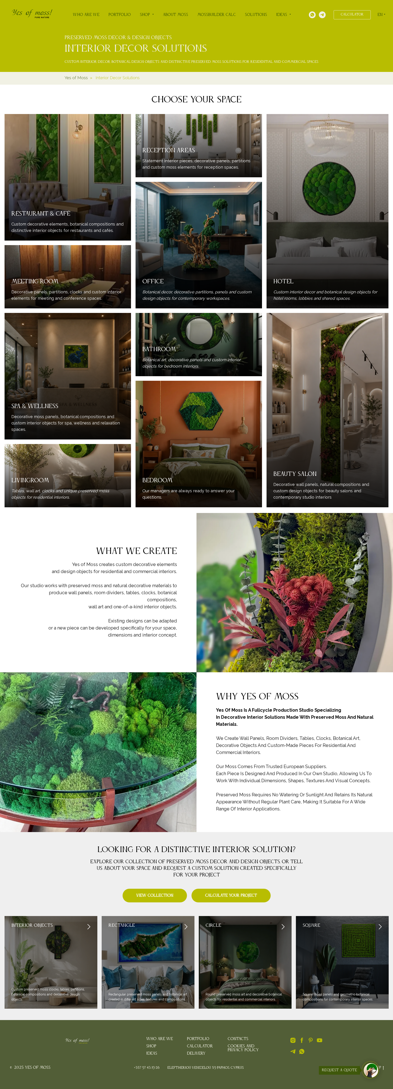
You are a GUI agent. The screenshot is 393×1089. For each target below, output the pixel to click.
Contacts (238, 1039)
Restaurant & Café (41, 214)
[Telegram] (322, 14)
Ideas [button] (282, 15)
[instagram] (293, 1042)
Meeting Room (35, 281)
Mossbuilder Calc (216, 15)
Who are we (86, 15)
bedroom (157, 480)
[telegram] (293, 1053)
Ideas (151, 1053)
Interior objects (32, 926)
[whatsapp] (302, 1053)
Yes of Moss (76, 77)
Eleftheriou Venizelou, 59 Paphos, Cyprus (205, 1067)
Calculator (200, 1046)
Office (153, 281)
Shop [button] (145, 15)
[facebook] (302, 1042)
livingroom (30, 480)
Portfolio (119, 15)
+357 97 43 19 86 (147, 1067)
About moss (175, 15)
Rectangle (121, 926)
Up (379, 1067)
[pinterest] (310, 1042)
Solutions (256, 15)
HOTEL (283, 281)
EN (380, 15)
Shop (151, 1046)
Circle (213, 926)
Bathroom (159, 349)
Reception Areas (168, 150)
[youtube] (319, 1042)
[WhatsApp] (312, 14)
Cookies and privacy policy (243, 1048)
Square (311, 926)
